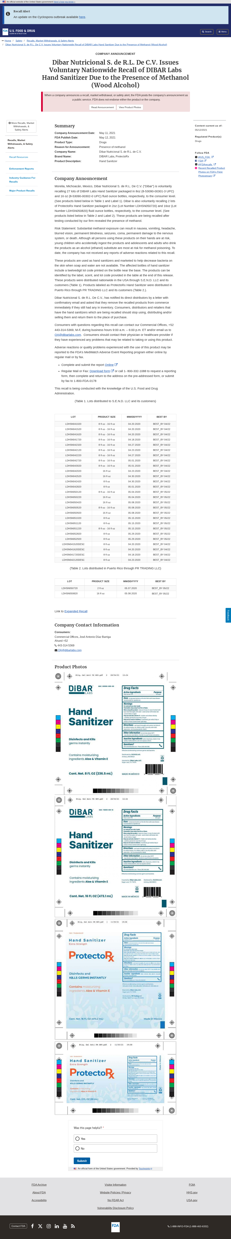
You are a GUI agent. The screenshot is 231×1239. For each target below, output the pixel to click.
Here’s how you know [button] (64, 2)
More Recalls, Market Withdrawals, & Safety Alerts (22, 126)
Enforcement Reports (21, 168)
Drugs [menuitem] (198, 141)
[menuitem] (209, 128)
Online (109, 365)
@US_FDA (204, 157)
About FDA (39, 1192)
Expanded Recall (75, 611)
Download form (100, 371)
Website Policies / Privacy (115, 1192)
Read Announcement (102, 107)
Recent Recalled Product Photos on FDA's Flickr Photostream (211, 172)
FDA (200, 160)
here (82, 17)
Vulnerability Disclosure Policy (115, 1208)
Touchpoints (144, 1168)
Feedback (228, 615)
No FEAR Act (116, 1200)
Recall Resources (18, 157)
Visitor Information (115, 1184)
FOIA (192, 1184)
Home (8, 40)
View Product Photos (130, 107)
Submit (82, 1161)
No (82, 1148)
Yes (83, 1139)
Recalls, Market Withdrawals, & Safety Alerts (50, 40)
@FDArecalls (205, 164)
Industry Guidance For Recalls (22, 179)
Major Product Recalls (22, 190)
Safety (19, 40)
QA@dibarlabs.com (68, 335)
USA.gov (192, 1200)
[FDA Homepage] (19, 31)
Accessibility (39, 1200)
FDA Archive (39, 1184)
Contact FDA (18, 1226)
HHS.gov (192, 1192)
